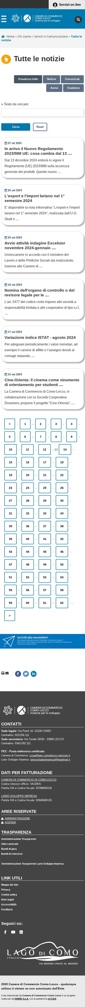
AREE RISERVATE (18, 811)
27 (10, 500)
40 (27, 539)
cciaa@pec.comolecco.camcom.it (50, 755)
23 (10, 487)
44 (27, 551)
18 (62, 462)
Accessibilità (9, 904)
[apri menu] (4, 19)
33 (44, 513)
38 (62, 526)
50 (62, 564)
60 (27, 602)
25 (44, 487)
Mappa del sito (9, 884)
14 (65, 449)
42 (62, 539)
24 (27, 487)
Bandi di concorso (11, 853)
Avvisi (54, 87)
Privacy (5, 889)
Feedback (7, 909)
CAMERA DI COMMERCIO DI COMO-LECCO (28, 779)
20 (27, 475)
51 (10, 577)
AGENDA (10, 822)
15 (10, 462)
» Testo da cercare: (15, 104)
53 (44, 577)
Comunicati (72, 79)
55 (10, 590)
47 (10, 564)
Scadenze (73, 87)
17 (44, 462)
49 (44, 564)
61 (44, 602)
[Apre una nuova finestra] (18, 674)
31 (10, 513)
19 (10, 475)
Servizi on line (70, 4)
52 (27, 577)
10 (10, 449)
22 (62, 475)
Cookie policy (9, 894)
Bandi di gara (9, 848)
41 (44, 539)
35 (10, 526)
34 (62, 513)
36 (27, 526)
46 (62, 551)
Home (10, 36)
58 (62, 590)
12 (44, 449)
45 (44, 551)
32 (27, 513)
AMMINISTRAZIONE (17, 818)
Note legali (7, 899)
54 (62, 577)
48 (27, 564)
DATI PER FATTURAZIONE (26, 772)
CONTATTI (11, 724)
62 (62, 602)
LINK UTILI (11, 878)
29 (44, 500)
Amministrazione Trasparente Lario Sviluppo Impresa (32, 863)
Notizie (51, 79)
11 (27, 449)
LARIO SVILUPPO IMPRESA (19, 796)
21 (44, 475)
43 (10, 551)
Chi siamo (24, 36)
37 (44, 526)
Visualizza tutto (28, 79)
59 (10, 602)
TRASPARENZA (16, 832)
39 (10, 539)
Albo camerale (9, 844)
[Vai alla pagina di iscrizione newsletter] (42, 641)
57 (44, 590)
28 (27, 500)
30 (62, 500)
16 (27, 462)
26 (62, 487)
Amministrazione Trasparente (18, 839)
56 (27, 590)
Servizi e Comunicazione (51, 36)
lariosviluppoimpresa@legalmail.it (50, 759)
